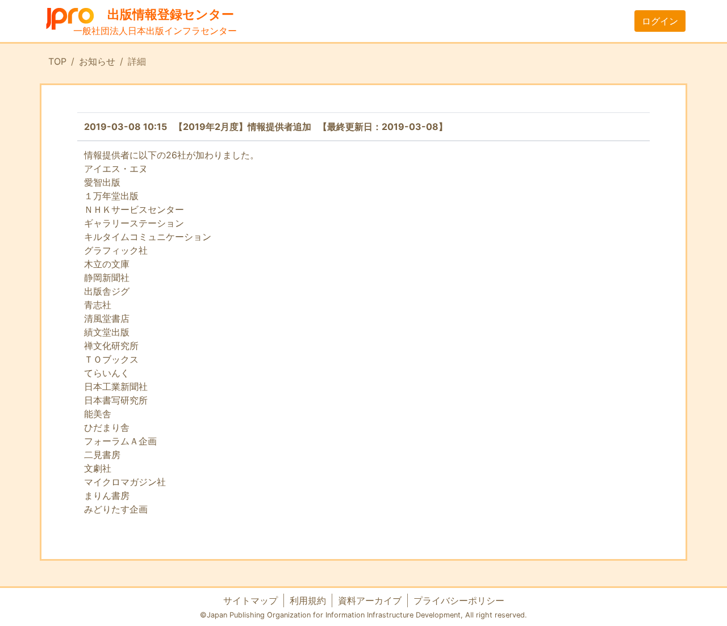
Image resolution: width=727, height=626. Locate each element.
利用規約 (308, 600)
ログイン (660, 21)
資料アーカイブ (370, 600)
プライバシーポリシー (458, 600)
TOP (57, 61)
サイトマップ (250, 600)
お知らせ (97, 61)
